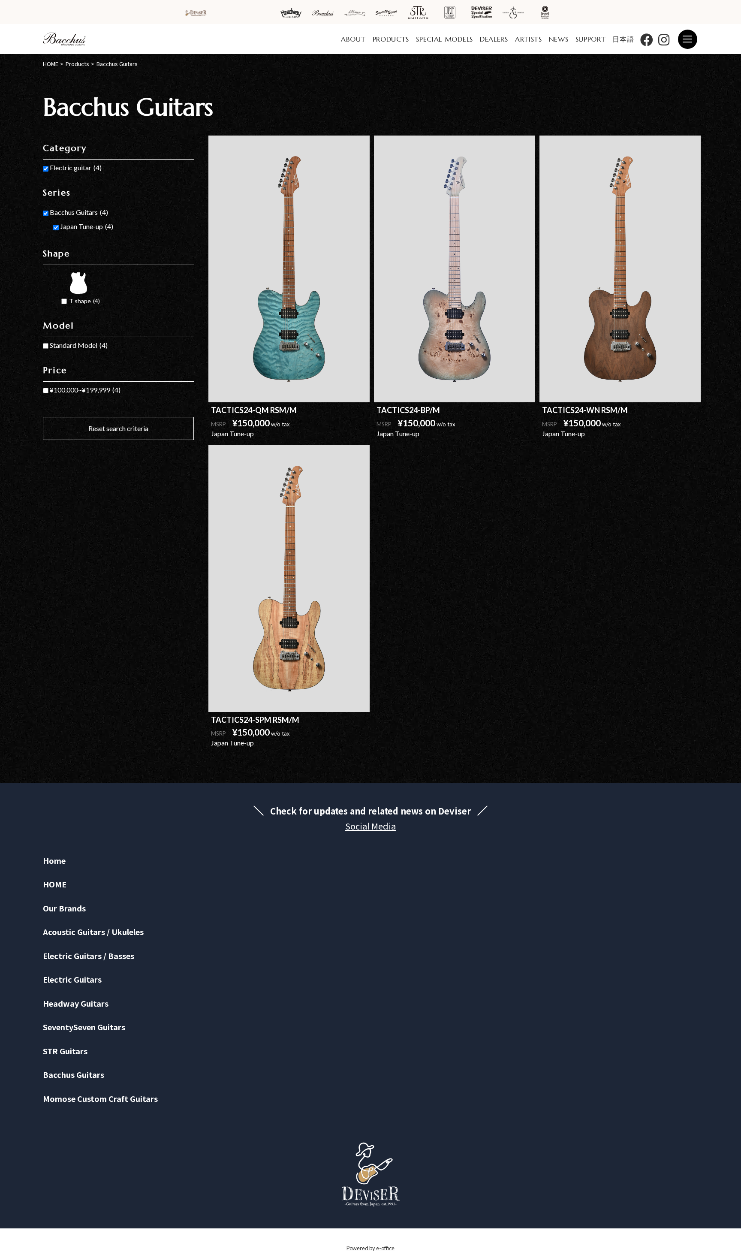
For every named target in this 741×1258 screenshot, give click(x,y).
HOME (54, 884)
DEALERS (494, 39)
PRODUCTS (391, 39)
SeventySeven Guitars (84, 1026)
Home (54, 860)
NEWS (559, 39)
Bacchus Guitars (79, 212)
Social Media (370, 826)
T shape (84, 301)
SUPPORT (590, 39)
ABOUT (353, 39)
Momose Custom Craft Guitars (100, 1098)
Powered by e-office (370, 1248)
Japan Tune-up (86, 226)
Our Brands (64, 908)
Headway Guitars (75, 1003)
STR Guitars (65, 1050)
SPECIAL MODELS (444, 39)
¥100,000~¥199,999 (85, 390)
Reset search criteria (118, 428)
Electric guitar (76, 167)
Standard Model (79, 345)
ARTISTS (528, 39)
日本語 (623, 39)
